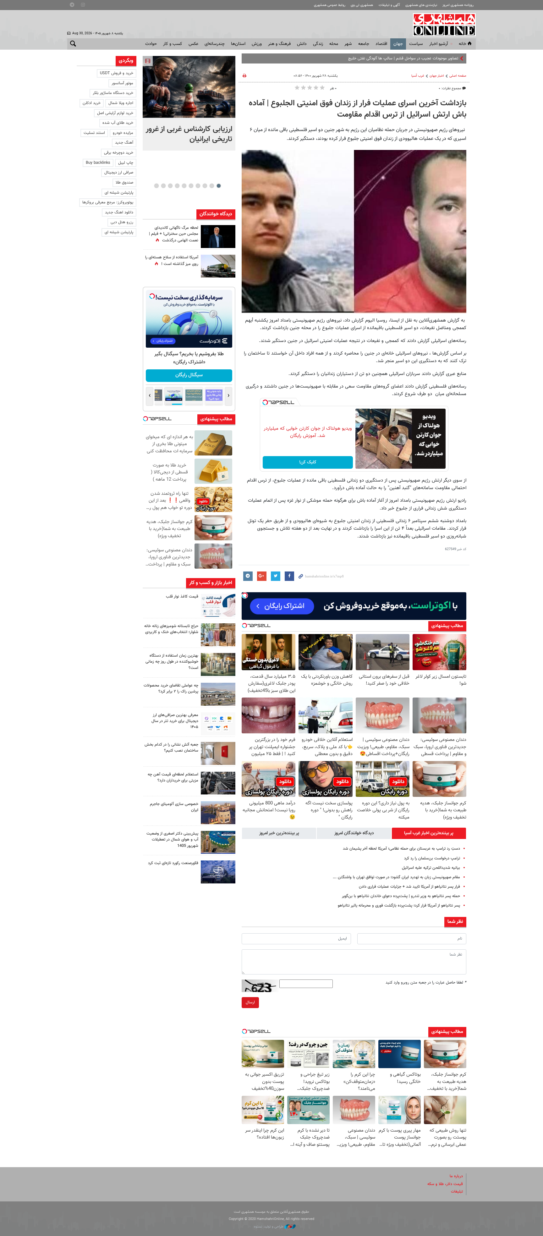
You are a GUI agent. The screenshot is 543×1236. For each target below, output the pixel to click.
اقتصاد (381, 44)
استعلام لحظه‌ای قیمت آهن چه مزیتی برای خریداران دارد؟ (173, 777)
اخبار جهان (437, 76)
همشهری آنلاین (441, 24)
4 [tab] (198, 186)
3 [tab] (205, 186)
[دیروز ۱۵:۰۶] (218, 605)
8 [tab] (170, 186)
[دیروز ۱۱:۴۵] (218, 634)
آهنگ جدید (124, 143)
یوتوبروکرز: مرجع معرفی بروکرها (107, 202)
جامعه (363, 44)
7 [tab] (177, 186)
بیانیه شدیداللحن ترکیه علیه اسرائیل (431, 868)
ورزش (257, 44)
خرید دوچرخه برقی (118, 153)
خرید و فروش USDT (116, 73)
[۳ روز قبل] (218, 723)
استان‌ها (238, 44)
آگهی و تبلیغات (389, 5)
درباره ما (456, 1176)
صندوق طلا (124, 182)
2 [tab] (212, 186)
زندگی (318, 44)
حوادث (151, 44)
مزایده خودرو (123, 133)
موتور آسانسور (122, 83)
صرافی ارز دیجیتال (118, 172)
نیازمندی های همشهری (421, 5)
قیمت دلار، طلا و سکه (445, 1184)
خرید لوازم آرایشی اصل (115, 113)
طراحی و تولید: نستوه (269, 1226)
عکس (193, 44)
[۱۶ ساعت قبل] (218, 266)
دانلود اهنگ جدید (119, 212)
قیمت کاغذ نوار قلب (182, 596)
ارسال (250, 1002)
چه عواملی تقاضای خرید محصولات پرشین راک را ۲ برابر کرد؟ (171, 688)
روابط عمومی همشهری (329, 5)
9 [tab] (163, 186)
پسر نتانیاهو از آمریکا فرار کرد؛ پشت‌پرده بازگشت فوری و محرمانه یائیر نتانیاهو (399, 905)
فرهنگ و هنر (279, 44)
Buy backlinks (98, 163)
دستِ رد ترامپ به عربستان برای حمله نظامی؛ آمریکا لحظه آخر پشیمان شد (401, 849)
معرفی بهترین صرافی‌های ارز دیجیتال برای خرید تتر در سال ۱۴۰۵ (174, 721)
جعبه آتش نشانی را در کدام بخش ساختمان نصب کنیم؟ (171, 748)
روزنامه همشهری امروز (458, 5)
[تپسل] (265, 402)
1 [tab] (218, 186)
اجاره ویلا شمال (120, 103)
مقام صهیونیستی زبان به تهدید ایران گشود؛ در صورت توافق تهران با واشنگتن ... (396, 877)
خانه (462, 44)
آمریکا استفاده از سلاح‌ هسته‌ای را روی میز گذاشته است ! (171, 260)
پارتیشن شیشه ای (119, 193)
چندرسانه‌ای (215, 44)
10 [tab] (156, 186)
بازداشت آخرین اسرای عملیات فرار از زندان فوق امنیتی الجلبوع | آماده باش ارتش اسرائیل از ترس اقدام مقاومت (357, 109)
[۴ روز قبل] (218, 783)
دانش (302, 44)
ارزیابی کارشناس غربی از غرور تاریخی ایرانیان (189, 134)
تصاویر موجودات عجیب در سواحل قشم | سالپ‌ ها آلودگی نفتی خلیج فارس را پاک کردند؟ (387, 58)
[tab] (429, 833)
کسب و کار (172, 44)
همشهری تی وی (362, 5)
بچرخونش (189, 375)
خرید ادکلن (92, 103)
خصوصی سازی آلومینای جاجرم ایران (174, 807)
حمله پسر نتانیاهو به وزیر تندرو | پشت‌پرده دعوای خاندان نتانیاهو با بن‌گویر (401, 896)
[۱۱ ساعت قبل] (218, 236)
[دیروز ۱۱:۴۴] (218, 664)
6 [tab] (184, 186)
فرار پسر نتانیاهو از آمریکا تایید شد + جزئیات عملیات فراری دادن (409, 887)
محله (333, 44)
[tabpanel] (189, 103)
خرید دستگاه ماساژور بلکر (113, 93)
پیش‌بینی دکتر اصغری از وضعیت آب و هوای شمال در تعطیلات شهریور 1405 (172, 839)
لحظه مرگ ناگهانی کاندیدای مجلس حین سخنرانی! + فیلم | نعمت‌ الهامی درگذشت (173, 234)
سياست (416, 44)
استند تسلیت (94, 133)
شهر (348, 44)
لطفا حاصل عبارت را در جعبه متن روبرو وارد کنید (426, 982)
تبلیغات (457, 1192)
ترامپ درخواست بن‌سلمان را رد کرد (432, 858)
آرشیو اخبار (438, 44)
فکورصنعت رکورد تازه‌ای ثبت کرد (173, 863)
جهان (398, 44)
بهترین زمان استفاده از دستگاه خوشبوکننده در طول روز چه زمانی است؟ (171, 662)
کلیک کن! (307, 462)
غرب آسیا (417, 76)
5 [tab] (191, 186)
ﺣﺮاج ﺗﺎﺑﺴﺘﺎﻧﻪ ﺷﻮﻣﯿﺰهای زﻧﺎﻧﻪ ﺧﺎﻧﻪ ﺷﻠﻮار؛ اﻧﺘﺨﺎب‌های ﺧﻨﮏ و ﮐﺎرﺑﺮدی (171, 629)
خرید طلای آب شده (117, 123)
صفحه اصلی (457, 76)
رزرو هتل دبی (122, 222)
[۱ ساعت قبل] (189, 87)
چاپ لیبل (125, 163)
